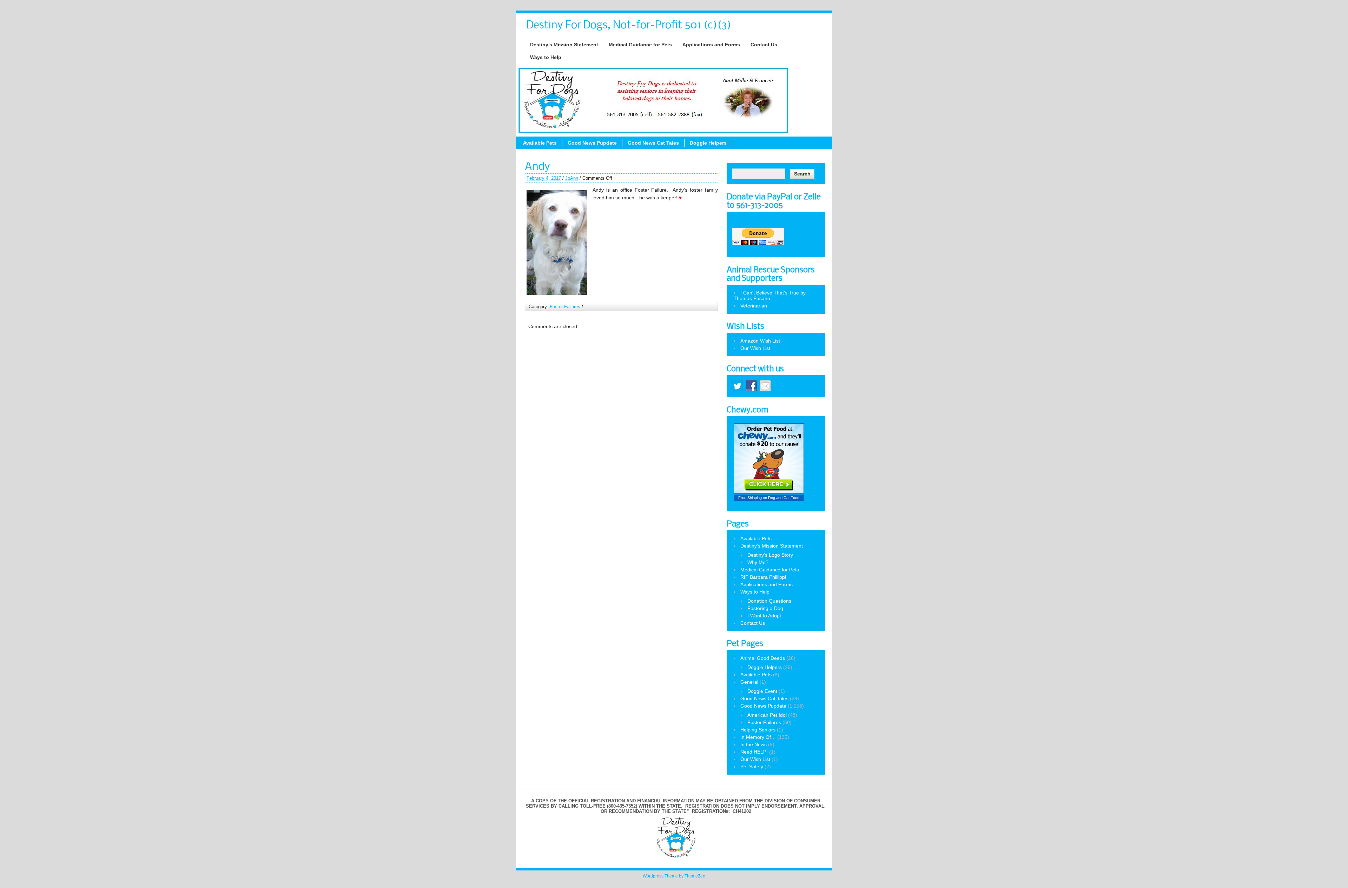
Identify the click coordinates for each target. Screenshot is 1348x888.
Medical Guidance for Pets (640, 44)
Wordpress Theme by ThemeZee (674, 876)
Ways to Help (545, 57)
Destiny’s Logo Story (770, 555)
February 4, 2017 (544, 178)
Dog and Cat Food (783, 498)
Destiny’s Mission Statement (564, 44)
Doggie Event (762, 691)
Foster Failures (565, 306)
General (749, 682)
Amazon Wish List (760, 341)
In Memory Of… (758, 737)
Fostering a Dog (765, 608)
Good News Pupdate (592, 143)
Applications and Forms (711, 44)
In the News (753, 744)
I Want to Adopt (764, 615)
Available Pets (540, 143)
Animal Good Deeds (762, 658)
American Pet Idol (767, 715)
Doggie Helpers (708, 143)
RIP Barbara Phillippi (763, 577)
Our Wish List (755, 348)
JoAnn (571, 178)
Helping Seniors (757, 730)
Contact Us (764, 44)
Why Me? (757, 562)
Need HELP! (754, 752)
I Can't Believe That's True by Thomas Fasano (770, 295)
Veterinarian (753, 306)
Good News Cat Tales (653, 143)
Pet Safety (751, 766)
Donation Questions (769, 601)
